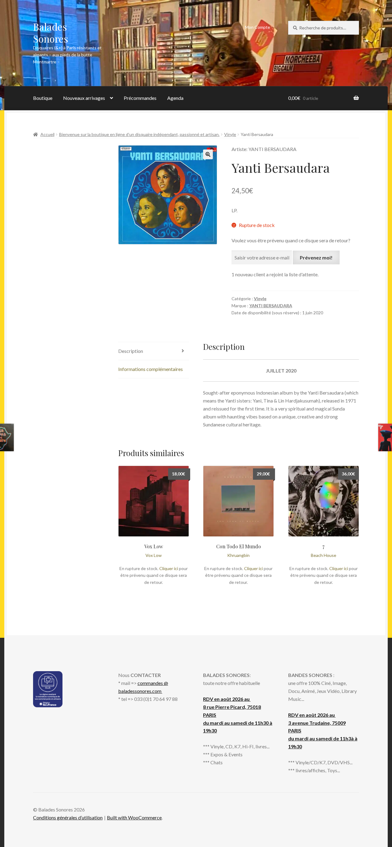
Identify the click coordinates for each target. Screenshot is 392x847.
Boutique (42, 98)
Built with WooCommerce (134, 817)
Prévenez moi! (316, 257)
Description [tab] (130, 351)
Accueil (47, 134)
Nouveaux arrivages (84, 98)
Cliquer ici (168, 568)
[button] (208, 154)
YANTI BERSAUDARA (270, 305)
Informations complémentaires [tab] (150, 369)
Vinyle (230, 134)
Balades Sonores (50, 32)
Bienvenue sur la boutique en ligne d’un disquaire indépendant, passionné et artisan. (139, 134)
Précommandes (140, 98)
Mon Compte (257, 27)
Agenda (175, 98)
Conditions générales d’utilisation (68, 817)
